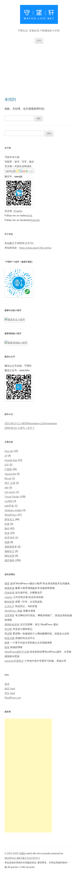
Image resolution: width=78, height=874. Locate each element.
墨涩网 (8, 633)
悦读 (7, 533)
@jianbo (17, 211)
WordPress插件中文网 (17, 651)
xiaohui (8, 597)
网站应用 (9, 555)
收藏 (7, 542)
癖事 (7, 642)
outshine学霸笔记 (14, 660)
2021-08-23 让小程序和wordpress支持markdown (31, 423)
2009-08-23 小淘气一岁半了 (20, 428)
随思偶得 (9, 560)
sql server (10, 492)
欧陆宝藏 (9, 638)
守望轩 (22, 853)
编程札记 (9, 551)
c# (6, 455)
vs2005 (8, 501)
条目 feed (10, 688)
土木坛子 (9, 606)
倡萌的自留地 (12, 624)
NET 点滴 (10, 483)
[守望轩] (39, 15)
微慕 (7, 583)
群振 (7, 647)
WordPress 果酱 (13, 610)
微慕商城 (9, 588)
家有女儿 (9, 519)
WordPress (11, 514)
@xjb (29, 215)
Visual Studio (12, 496)
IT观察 (8, 469)
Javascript (10, 473)
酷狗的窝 (9, 601)
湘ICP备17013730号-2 (28, 858)
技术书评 (9, 537)
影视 (7, 524)
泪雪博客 (9, 615)
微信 (7, 528)
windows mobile (13, 510)
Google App (11, 460)
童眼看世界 (11, 546)
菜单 (39, 40)
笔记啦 (8, 629)
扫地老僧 (9, 592)
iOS (7, 464)
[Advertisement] (39, 65)
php (7, 487)
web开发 (9, 505)
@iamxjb (35, 220)
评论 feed (10, 693)
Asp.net (9, 451)
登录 (7, 684)
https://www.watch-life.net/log (35, 247)
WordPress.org (13, 697)
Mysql (8, 478)
